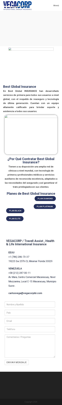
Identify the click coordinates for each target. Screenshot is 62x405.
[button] (45, 198)
